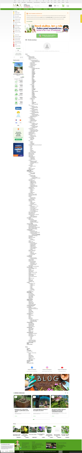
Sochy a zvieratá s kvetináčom (33, 276)
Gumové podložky (31, 312)
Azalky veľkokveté (32, 159)
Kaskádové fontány (31, 270)
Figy (31, 149)
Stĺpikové (30, 314)
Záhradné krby (31, 280)
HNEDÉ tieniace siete (33, 182)
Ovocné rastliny (31, 66)
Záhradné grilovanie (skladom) (33, 333)
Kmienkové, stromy (33, 166)
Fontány (28, 282)
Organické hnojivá (32, 175)
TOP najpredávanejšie (32, 57)
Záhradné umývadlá (30, 223)
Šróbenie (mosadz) (33, 246)
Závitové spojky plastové (33, 247)
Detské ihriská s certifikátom (32, 307)
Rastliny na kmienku (31, 153)
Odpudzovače (32, 215)
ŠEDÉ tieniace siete (33, 181)
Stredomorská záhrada (32, 168)
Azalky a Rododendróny (32, 156)
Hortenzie (30, 160)
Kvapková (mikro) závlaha (32, 250)
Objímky (31, 249)
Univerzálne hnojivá (34, 177)
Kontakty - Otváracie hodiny (32, 352)
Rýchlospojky (32, 203)
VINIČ (33, 90)
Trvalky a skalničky (31, 137)
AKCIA (28, 343)
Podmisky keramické (33, 264)
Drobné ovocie (32, 84)
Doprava (30, 354)
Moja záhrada (29, 350)
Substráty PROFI (32, 173)
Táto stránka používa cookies (5, 444)
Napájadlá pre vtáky (31, 281)
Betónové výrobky (30, 267)
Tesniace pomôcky (32, 248)
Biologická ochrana (33, 198)
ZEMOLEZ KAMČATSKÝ (35, 91)
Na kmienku (32, 163)
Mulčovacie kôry (31, 218)
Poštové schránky (31, 325)
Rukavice (31, 190)
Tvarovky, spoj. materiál (32, 242)
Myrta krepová (31, 165)
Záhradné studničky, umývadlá (33, 272)
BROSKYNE (33, 71)
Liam (31, 339)
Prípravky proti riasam (32, 213)
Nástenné (30, 317)
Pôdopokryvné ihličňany (33, 120)
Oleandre (31, 148)
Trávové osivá (30, 179)
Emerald (31, 284)
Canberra (31, 285)
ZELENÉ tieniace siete (33, 183)
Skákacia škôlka (31, 296)
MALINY (33, 85)
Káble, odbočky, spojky (33, 320)
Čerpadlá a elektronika (33, 204)
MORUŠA (33, 80)
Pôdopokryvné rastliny (32, 132)
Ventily (30, 240)
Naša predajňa (31, 355)
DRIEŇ (33, 92)
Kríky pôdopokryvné (33, 116)
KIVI (32, 99)
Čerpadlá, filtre (31, 236)
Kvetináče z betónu (31, 260)
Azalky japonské (32, 158)
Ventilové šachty (31, 241)
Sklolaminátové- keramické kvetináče (34, 266)
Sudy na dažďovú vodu (32, 212)
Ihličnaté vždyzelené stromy (36, 61)
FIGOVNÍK (33, 82)
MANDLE (33, 76)
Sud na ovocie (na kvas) (33, 207)
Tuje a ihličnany (31, 117)
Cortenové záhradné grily (32, 340)
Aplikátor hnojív (32, 192)
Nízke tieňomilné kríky (35, 114)
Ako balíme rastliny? (30, 360)
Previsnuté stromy (32, 65)
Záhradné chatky (29, 327)
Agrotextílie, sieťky (31, 187)
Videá (28, 362)
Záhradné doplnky (29, 322)
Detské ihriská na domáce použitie (33, 308)
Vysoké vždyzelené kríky (35, 112)
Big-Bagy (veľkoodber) (33, 221)
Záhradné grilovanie (30, 332)
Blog (27, 349)
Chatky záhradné (31, 329)
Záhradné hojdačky (31, 302)
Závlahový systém (30, 229)
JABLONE (33, 69)
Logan (31, 338)
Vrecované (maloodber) (33, 220)
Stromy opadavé (32, 62)
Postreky (30, 196)
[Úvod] (17, 5)
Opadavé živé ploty (34, 124)
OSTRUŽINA (33, 89)
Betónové (30, 290)
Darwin (31, 286)
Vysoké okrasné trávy (33, 136)
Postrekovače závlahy (33, 253)
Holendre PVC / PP (32, 245)
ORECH (33, 83)
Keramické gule (31, 265)
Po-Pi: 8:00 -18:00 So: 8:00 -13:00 (38, 445)
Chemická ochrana (32, 197)
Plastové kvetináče (31, 259)
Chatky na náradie (31, 328)
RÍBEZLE (33, 86)
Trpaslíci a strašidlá (31, 275)
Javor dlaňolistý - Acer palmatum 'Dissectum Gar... (65, 435)
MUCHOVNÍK (33, 96)
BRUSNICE (33, 93)
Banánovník (32, 150)
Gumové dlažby (29, 292)
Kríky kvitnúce (32, 105)
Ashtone (31, 336)
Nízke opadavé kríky (34, 109)
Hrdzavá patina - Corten (32, 283)
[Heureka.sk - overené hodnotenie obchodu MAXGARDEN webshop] (18, 117)
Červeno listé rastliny (31, 154)
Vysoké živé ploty (32, 125)
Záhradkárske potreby (32, 188)
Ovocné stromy (32, 67)
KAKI (32, 78)
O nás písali (28, 361)
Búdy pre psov (31, 301)
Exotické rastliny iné (33, 151)
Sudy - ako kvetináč (33, 210)
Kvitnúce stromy (32, 63)
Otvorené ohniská (31, 335)
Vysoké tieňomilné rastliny (35, 115)
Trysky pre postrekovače (33, 233)
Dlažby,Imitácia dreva (30, 291)
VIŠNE (33, 75)
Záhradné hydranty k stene (32, 226)
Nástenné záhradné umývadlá (33, 224)
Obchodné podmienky (60, 445)
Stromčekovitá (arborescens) (34, 162)
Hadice (31, 201)
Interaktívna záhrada (31, 56)
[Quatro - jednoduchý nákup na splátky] (18, 149)
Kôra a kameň (29, 217)
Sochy (29, 277)
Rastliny (28, 55)
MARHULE (33, 72)
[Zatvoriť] (68, 13)
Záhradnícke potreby (30, 171)
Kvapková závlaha (32, 202)
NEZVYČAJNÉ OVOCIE (35, 104)
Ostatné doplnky (31, 279)
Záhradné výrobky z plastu (31, 305)
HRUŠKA (33, 70)
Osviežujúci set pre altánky (32, 304)
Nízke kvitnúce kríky (34, 106)
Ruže (29, 140)
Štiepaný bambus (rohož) (33, 185)
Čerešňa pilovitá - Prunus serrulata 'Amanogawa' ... (18, 74)
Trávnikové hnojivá (32, 178)
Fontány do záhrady (31, 268)
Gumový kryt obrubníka (32, 295)
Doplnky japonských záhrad (32, 273)
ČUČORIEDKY (34, 88)
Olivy (31, 147)
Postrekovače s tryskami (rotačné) (35, 232)
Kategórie (28, 348)
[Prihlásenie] (56, 5)
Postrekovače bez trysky (33, 231)
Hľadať (50, 5)
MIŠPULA (33, 79)
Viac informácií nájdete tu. (27, 452)
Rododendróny (32, 157)
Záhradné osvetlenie (30, 313)
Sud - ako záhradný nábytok (34, 211)
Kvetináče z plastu (31, 306)
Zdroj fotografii (31, 359)
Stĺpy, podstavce (31, 271)
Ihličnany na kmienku (33, 121)
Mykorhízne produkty (31, 199)
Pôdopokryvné (32, 143)
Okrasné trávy (30, 134)
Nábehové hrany (31, 297)
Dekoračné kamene (31, 219)
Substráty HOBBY (32, 172)
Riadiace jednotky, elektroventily (33, 235)
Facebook (30, 357)
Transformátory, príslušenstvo (34, 319)
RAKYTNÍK (33, 94)
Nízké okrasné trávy (33, 135)
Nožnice (31, 191)
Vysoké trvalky (32, 138)
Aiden (31, 337)
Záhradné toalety (31, 331)
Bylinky (30, 167)
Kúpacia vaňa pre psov (32, 326)
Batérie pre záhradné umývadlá (33, 228)
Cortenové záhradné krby (32, 341)
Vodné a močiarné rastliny (32, 152)
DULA (33, 77)
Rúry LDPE (31, 239)
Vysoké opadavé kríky (35, 110)
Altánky (30, 330)
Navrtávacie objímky (33, 244)
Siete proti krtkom (32, 184)
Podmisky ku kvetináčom (33, 258)
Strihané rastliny (31, 155)
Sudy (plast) (30, 205)
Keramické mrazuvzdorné (32, 261)
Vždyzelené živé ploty (35, 123)
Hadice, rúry (30, 238)
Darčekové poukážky (30, 342)
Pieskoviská (30, 310)
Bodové (30, 316)
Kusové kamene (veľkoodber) (34, 222)
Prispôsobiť (6, 451)
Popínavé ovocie (32, 98)
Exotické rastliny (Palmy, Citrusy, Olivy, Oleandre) (35, 144)
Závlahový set (30, 255)
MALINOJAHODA (34, 97)
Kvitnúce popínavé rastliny (33, 129)
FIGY (32, 101)
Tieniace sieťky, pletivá (32, 180)
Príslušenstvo (30, 298)
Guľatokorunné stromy (33, 64)
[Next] (67, 393)
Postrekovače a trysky (32, 230)
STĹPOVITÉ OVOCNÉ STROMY (36, 68)
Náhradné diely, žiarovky (33, 321)
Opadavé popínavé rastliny (34, 131)
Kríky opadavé (32, 108)
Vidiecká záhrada (31, 169)
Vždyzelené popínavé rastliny (34, 130)
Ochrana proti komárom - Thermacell (34, 214)
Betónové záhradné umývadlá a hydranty (34, 227)
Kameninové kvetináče (33, 257)
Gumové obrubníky (31, 294)
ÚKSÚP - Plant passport (32, 358)
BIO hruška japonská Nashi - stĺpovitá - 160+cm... (25, 435)
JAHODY (33, 95)
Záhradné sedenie (31, 274)
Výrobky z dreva (29, 300)
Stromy (30, 59)
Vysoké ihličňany (32, 119)
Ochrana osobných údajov (61, 446)
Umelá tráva (30, 195)
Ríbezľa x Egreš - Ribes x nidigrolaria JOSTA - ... (41, 435)
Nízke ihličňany (32, 118)
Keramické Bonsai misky (33, 263)
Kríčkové (31, 142)
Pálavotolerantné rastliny (32, 133)
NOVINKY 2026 (29, 170)
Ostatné (31, 164)
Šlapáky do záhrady (30, 299)
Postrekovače (32, 189)
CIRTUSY (33, 103)
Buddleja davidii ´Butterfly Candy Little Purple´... (49, 435)
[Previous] (65, 393)
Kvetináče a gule (29, 256)
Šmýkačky (30, 309)
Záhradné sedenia (31, 303)
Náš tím (30, 353)
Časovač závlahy (32, 254)
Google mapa (34, 446)
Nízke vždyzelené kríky (35, 111)
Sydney (31, 287)
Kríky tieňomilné (32, 113)
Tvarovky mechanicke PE (33, 243)
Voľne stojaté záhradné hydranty (33, 225)
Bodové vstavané (31, 315)
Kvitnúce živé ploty (32, 127)
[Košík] (65, 5)
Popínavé (31, 141)
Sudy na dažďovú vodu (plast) (34, 209)
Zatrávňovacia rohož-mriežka (33, 194)
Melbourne (31, 288)
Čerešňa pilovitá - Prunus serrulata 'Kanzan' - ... (57, 435)
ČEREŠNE (33, 74)
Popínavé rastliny (31, 128)
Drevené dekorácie (31, 323)
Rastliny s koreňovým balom (32, 58)
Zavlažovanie (30, 200)
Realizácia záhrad (31, 356)
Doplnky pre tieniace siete (33, 186)
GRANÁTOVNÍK (34, 81)
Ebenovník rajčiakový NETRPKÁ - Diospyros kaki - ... (16, 435)
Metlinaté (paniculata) (33, 161)
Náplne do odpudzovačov (33, 216)
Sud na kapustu (32, 206)
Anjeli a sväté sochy (31, 278)
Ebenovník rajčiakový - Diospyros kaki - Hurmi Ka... (33, 435)
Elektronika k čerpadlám (32, 237)
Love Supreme (32, 289)
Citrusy (31, 145)
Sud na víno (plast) (32, 208)
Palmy (31, 146)
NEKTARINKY (33, 73)
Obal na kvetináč (32, 262)
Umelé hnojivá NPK (32, 176)
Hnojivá (30, 174)
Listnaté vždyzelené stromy (36, 60)
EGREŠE (33, 87)
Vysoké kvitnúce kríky (35, 107)
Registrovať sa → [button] (18, 139)
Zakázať (2, 451)
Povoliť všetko (11, 451)
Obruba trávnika (31, 193)
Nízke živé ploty (32, 122)
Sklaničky (31, 139)
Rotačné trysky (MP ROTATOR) (36, 234)
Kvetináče (30, 269)
